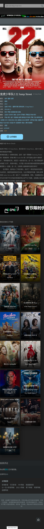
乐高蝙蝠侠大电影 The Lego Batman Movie (30, 275)
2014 (6, 104)
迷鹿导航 (5, 490)
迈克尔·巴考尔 (9, 115)
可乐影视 (13, 485)
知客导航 (37, 487)
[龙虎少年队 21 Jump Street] (10, 239)
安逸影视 (5, 485)
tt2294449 (6, 128)
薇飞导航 (29, 487)
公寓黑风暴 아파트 (30, 422)
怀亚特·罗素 (29, 117)
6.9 (6, 131)
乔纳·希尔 (33, 115)
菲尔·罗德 (7, 112)
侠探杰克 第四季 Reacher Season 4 (9, 391)
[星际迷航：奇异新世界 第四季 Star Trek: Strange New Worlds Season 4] (30, 383)
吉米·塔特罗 (25, 120)
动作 (6, 98)
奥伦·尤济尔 (17, 115)
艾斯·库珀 (11, 120)
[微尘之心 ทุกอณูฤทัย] (10, 354)
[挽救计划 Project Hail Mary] (30, 239)
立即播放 (13, 137)
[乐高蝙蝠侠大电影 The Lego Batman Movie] (30, 268)
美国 (6, 101)
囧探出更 (21, 107)
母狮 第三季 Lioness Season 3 (10, 420)
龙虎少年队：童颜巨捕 (11, 107)
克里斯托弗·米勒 (16, 112)
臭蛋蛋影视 (30, 485)
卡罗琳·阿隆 (33, 120)
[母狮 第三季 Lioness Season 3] (10, 412)
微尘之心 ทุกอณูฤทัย (10, 364)
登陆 (6, 469)
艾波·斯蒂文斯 (38, 117)
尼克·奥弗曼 (18, 120)
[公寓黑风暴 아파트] (30, 412)
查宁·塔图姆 (14, 117)
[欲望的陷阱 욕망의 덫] (30, 325)
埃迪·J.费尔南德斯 (27, 123)
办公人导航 (20, 487)
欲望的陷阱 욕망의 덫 (30, 335)
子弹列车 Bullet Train (10, 306)
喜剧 (9, 98)
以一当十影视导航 (8, 487)
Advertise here (12, 527)
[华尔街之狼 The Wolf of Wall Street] (10, 268)
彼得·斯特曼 (22, 117)
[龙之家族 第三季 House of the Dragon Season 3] (30, 296)
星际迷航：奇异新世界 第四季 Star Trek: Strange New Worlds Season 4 (30, 389)
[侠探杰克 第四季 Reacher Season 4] (10, 383)
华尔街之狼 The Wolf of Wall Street (10, 275)
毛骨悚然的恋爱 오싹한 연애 (10, 449)
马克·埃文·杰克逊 (8, 123)
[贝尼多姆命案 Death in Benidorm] (10, 325)
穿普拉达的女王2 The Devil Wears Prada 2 (30, 362)
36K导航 (21, 485)
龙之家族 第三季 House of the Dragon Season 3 (31, 304)
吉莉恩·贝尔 (4, 120)
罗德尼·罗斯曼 (25, 115)
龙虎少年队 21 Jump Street (10, 246)
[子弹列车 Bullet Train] (10, 296)
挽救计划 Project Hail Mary (30, 246)
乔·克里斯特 (17, 123)
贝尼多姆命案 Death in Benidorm (10, 333)
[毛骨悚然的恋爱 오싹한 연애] (10, 441)
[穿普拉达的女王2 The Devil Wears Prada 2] (30, 354)
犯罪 (12, 98)
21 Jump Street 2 (28, 107)
